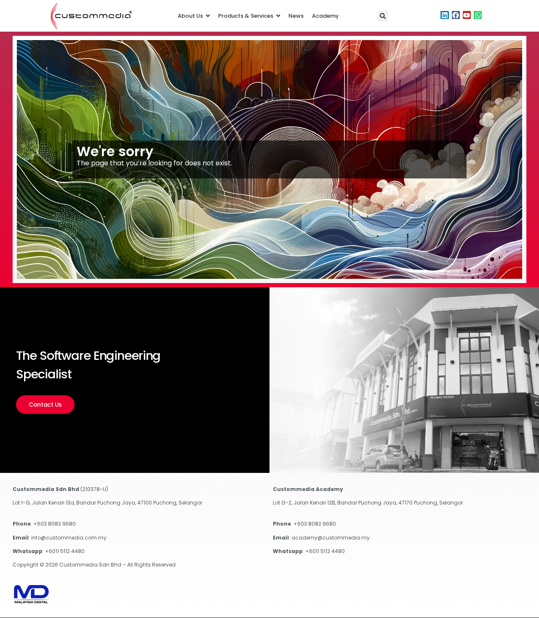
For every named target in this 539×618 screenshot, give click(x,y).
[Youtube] (467, 15)
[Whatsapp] (478, 15)
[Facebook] (456, 15)
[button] (382, 16)
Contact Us (45, 404)
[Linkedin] (444, 15)
